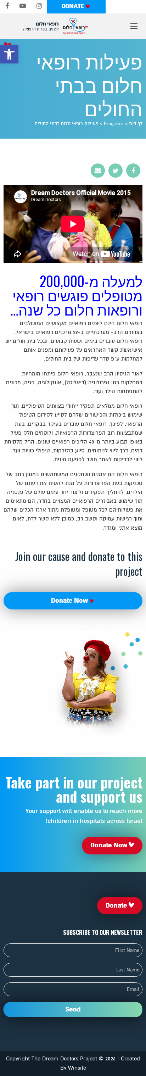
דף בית (135, 124)
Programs (114, 124)
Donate (73, 6)
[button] (9, 54)
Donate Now (70, 600)
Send (73, 1009)
